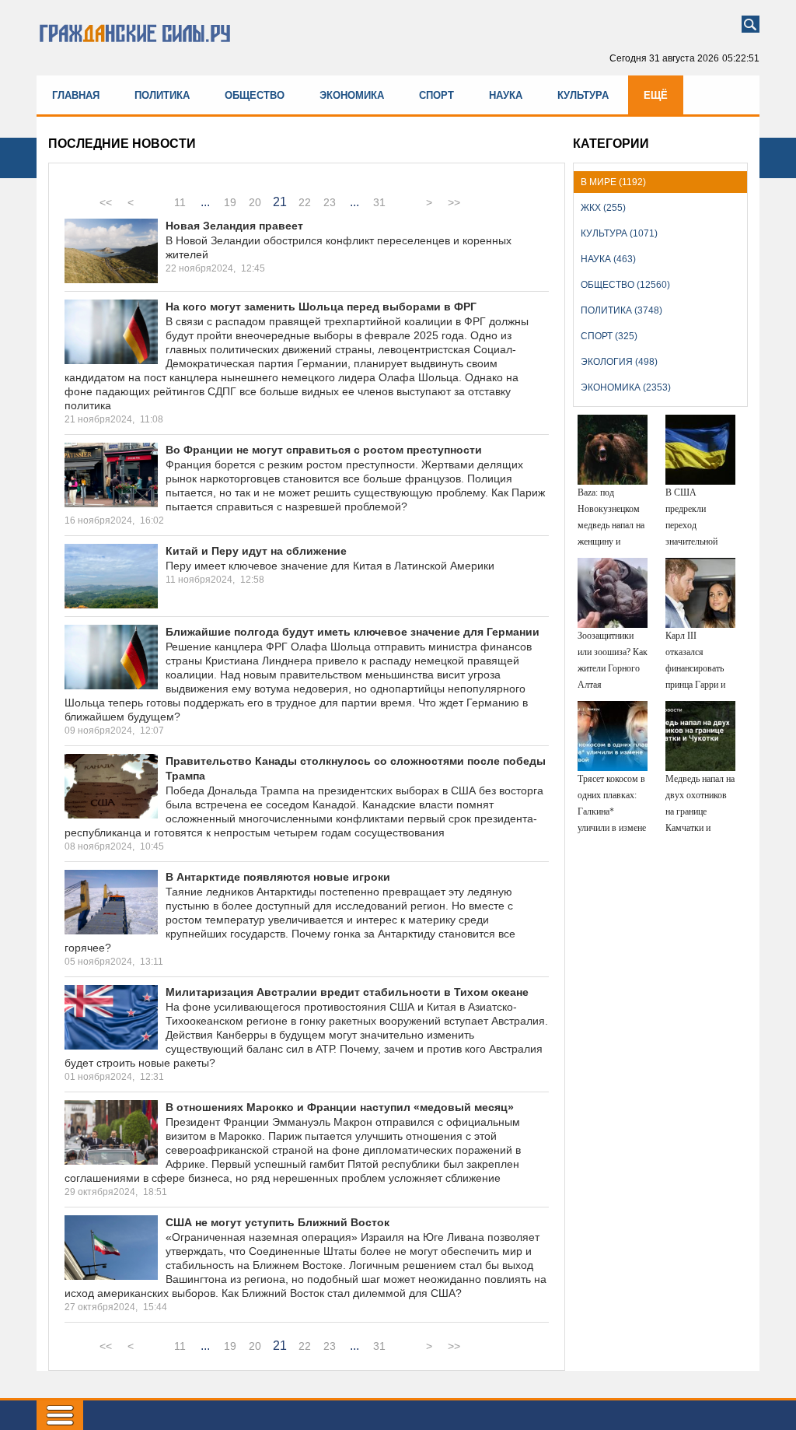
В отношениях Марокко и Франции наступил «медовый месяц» (340, 1107)
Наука (505, 95)
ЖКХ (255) (603, 207)
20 (255, 202)
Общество (255, 95)
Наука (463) (608, 259)
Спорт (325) (609, 336)
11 (180, 202)
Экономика (351, 95)
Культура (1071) (619, 233)
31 (379, 202)
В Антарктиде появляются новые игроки (278, 877)
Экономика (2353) (626, 387)
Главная (76, 95)
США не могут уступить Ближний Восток (277, 1222)
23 (329, 202)
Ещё (656, 95)
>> (454, 202)
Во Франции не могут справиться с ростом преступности (324, 449)
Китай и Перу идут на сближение (256, 551)
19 (230, 202)
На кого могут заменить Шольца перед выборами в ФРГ (321, 306)
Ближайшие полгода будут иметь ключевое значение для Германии (352, 632)
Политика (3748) (621, 310)
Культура (583, 95)
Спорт (436, 95)
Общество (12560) (625, 284)
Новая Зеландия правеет (234, 225)
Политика (162, 95)
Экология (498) (619, 361)
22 (304, 202)
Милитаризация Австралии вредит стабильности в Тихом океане (347, 992)
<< (106, 202)
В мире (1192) (613, 182)
